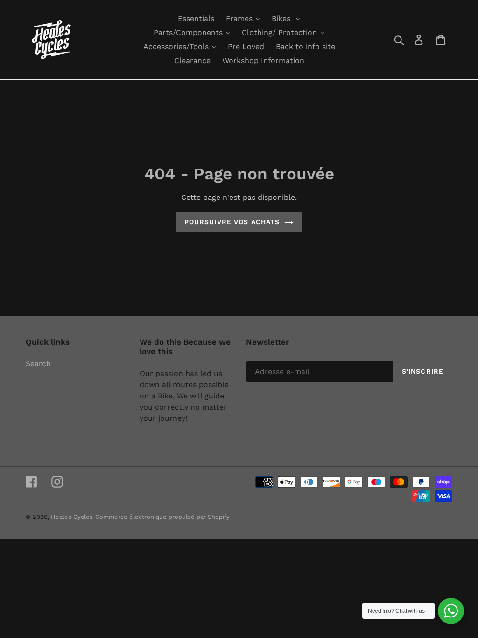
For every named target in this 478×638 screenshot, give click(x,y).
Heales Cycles (72, 516)
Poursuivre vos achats (232, 222)
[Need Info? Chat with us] (451, 611)
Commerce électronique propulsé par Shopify (162, 516)
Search (38, 363)
